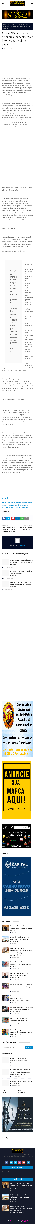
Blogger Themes (27, 1221)
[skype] (15, 1162)
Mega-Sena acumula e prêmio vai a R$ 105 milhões (21, 1082)
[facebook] (6, 1162)
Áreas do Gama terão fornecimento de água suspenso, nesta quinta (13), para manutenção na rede (21, 952)
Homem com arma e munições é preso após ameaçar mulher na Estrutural (21, 584)
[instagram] (19, 1162)
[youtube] (23, 1162)
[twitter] (11, 1162)
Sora (11, 1221)
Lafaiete (22, 545)
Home (3, 1090)
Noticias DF (14, 24)
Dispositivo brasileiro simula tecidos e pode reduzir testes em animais (21, 964)
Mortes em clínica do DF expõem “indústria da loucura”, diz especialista (21, 573)
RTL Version (21, 1092)
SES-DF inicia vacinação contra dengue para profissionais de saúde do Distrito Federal (20, 1072)
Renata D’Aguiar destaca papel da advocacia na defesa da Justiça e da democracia (21, 987)
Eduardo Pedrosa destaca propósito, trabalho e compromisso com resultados (20, 998)
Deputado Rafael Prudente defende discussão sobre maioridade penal (19, 1021)
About (19, 1090)
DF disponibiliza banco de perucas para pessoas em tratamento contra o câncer (21, 1009)
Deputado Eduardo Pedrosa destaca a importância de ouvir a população (21, 928)
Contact (4, 1092)
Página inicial (6, 24)
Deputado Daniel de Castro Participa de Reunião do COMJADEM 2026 (19, 975)
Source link (5, 498)
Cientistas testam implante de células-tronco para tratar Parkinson (20, 1061)
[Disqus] (17, 619)
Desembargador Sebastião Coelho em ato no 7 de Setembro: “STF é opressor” (21, 562)
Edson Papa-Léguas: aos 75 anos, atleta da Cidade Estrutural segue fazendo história (21, 1032)
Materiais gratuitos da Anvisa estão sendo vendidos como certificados (19, 939)
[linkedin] (28, 1162)
